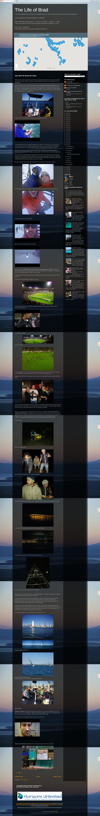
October (69, 148)
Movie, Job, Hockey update (78, 259)
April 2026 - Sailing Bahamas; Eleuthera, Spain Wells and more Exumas (78, 249)
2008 (67, 169)
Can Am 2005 (69, 81)
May (68, 158)
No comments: (19, 772)
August (69, 150)
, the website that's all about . (34, 803)
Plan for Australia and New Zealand (74, 191)
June (68, 156)
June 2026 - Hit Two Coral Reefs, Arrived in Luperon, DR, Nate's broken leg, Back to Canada (78, 224)
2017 (67, 131)
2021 (67, 123)
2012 (67, 141)
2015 (67, 135)
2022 (67, 121)
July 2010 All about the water (25, 76)
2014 (67, 137)
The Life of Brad (31, 9)
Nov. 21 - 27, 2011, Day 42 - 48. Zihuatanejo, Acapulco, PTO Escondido (78, 282)
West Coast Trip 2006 (71, 87)
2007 (67, 171)
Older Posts (57, 776)
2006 (67, 173)
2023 (67, 119)
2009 (67, 167)
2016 (67, 133)
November (69, 146)
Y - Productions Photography (73, 85)
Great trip (68, 89)
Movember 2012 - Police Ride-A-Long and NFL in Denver (77, 269)
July (68, 152)
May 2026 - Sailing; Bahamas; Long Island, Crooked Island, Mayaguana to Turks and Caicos (77, 201)
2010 (67, 144)
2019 (67, 127)
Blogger (56, 811)
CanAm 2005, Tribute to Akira (72, 83)
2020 (67, 125)
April (68, 160)
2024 (67, 117)
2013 (67, 139)
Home (38, 776)
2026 (67, 113)
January (69, 164)
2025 (67, 115)
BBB (72, 176)
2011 (67, 142)
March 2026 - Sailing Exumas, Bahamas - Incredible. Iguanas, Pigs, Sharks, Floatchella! (78, 237)
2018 (67, 129)
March (68, 162)
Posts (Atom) (24, 779)
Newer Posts (19, 776)
